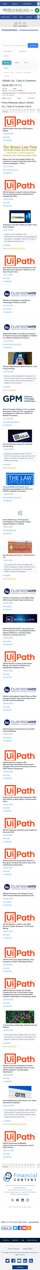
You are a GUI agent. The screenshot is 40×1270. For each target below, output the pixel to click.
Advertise (15, 1240)
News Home (5, 17)
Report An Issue (32, 1240)
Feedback (20, 1267)
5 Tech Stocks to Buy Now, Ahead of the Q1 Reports (20, 1026)
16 (38, 110)
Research (31, 98)
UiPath (8, 137)
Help (22, 1240)
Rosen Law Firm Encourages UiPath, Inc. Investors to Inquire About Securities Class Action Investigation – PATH (19, 161)
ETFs (25, 62)
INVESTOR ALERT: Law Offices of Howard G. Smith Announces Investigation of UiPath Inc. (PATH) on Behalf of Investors (20, 336)
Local (15, 17)
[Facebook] (17, 1200)
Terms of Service (14, 1249)
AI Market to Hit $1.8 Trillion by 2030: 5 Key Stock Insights (20, 226)
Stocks (17, 62)
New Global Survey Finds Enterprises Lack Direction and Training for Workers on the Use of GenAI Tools (19, 270)
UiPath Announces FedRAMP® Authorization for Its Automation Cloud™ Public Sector (18, 1145)
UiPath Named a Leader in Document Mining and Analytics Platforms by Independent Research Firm (17, 665)
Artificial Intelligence (11, 248)
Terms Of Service (23, 1194)
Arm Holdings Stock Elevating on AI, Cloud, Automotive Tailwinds (20, 1101)
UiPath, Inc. (9, 309)
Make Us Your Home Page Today (14, 1222)
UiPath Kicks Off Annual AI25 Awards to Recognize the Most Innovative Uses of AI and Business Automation (19, 863)
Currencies (18, 72)
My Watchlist (22, 51)
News (5, 4)
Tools (6, 68)
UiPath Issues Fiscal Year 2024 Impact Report (18, 130)
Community (27, 4)
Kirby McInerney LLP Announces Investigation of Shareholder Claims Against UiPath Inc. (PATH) (17, 522)
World (37, 17)
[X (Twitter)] (12, 1200)
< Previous (5, 111)
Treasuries (6, 76)
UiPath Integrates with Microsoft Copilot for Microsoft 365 (20, 831)
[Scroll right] (38, 4)
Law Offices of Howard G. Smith (14, 344)
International (27, 72)
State (21, 17)
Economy (19, 248)
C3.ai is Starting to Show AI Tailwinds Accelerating (17, 445)
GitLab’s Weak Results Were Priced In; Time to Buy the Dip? (20, 367)
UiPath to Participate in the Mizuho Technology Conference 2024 (16, 301)
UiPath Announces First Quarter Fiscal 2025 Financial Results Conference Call (18, 894)
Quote (9, 98)
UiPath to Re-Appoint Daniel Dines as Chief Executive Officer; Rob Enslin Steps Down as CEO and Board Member (19, 698)
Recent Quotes (7, 51)
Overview (6, 72)
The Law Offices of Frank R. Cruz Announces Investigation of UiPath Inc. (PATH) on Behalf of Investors (18, 489)
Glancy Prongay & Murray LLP (13, 422)
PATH (17, 85)
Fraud (23, 248)
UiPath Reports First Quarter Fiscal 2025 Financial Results (19, 730)
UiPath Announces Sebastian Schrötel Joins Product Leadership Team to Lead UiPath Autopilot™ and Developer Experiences (18, 1069)
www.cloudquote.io (20, 1188)
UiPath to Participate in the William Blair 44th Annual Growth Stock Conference (18, 599)
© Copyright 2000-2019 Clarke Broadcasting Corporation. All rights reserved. (20, 1253)
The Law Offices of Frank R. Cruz (14, 497)
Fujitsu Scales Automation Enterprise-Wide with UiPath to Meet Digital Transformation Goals (19, 799)
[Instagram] (27, 1200)
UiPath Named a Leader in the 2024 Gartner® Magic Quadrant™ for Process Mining (18, 926)
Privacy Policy (27, 1249)
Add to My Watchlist (8, 95)
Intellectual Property (21, 1124)
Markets (6, 62)
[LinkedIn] (22, 1200)
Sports (15, 4)
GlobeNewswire (8, 644)
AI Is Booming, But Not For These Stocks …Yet (19, 556)
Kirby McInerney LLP (11, 530)
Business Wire (8, 140)
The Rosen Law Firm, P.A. (12, 170)
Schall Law (9, 641)
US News (29, 17)
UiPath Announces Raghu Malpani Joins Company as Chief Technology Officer (18, 961)
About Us (6, 1240)
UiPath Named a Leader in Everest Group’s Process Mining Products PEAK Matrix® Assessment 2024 (19, 194)
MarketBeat (7, 245)
